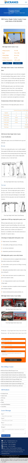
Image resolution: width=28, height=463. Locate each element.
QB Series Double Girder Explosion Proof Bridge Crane (12, 383)
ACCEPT (4, 461)
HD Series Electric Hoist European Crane (9, 370)
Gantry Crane (22, 12)
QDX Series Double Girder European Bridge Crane (11, 379)
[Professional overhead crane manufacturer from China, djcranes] (10, 1)
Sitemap (10, 457)
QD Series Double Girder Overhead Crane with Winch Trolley (13, 377)
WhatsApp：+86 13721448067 (9, 446)
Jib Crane (3, 397)
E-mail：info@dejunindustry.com (10, 440)
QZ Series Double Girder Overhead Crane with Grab (12, 385)
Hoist (2, 400)
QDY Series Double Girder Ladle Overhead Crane (11, 381)
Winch (2, 402)
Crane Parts (3, 406)
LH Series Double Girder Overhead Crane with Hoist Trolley (13, 374)
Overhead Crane (4, 393)
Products (16, 12)
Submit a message (13, 359)
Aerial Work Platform (5, 404)
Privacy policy (16, 457)
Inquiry (7, 63)
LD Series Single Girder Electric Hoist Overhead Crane (12, 372)
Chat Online (18, 63)
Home (12, 12)
